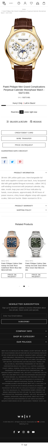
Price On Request (12, 275)
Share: (4, 158)
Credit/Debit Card (24, 133)
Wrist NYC (11, 3)
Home (24, 9)
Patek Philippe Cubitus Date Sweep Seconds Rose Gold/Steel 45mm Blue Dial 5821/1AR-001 (11, 266)
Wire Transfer (24, 138)
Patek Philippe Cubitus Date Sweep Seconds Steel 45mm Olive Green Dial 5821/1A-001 (36, 266)
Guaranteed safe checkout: (14, 151)
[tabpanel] (12, 256)
